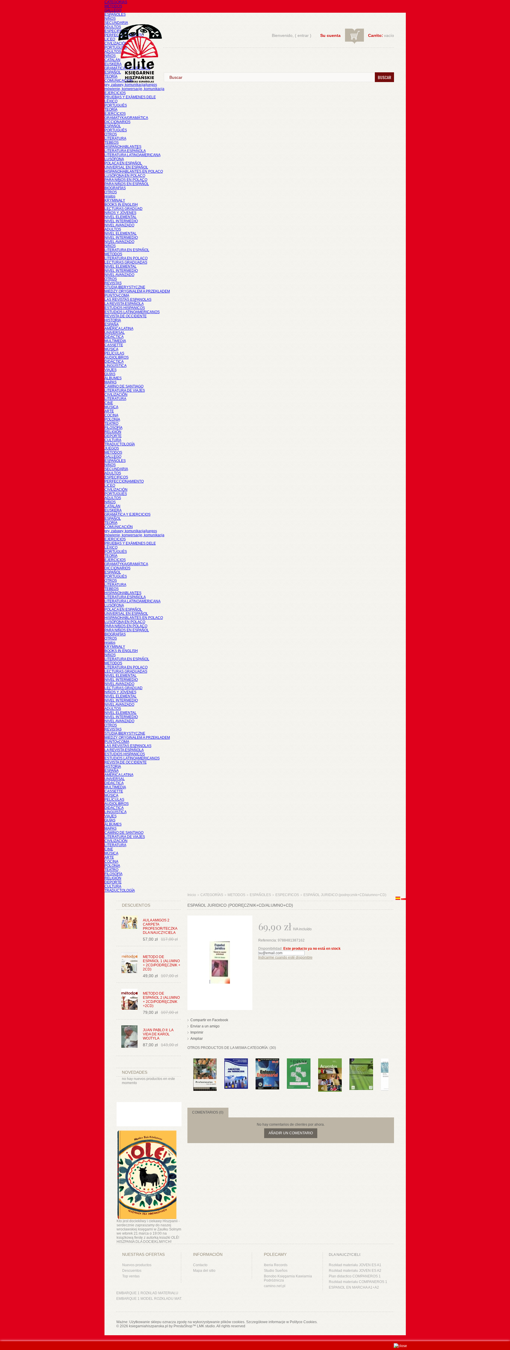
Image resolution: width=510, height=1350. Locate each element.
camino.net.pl (274, 1286)
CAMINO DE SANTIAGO (123, 386)
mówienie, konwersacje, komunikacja (134, 89)
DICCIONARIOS (117, 122)
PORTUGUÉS (115, 47)
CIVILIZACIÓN (116, 43)
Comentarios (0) (207, 1112)
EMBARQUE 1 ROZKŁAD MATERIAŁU (147, 1293)
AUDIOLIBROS (116, 357)
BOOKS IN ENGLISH (121, 204)
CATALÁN (112, 60)
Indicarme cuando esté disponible (285, 957)
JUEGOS (111, 448)
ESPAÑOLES (115, 14)
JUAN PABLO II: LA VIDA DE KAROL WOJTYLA (158, 1034)
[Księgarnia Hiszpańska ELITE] (137, 42)
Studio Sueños (275, 1271)
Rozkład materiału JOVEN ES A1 (355, 1265)
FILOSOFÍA (113, 428)
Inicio (191, 895)
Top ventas (131, 1276)
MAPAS (110, 382)
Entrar (303, 35)
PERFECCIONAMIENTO (124, 481)
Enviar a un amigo (205, 1026)
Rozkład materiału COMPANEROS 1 (358, 1282)
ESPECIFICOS (116, 31)
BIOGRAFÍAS (115, 188)
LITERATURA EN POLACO (126, 258)
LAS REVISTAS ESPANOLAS (127, 300)
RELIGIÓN (112, 432)
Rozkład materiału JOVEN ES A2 (355, 1271)
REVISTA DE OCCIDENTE (125, 316)
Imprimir (196, 1032)
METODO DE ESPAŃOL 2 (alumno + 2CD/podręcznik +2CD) (161, 999)
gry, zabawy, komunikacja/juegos (130, 531)
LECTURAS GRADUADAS (125, 262)
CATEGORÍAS (115, 2)
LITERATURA (115, 138)
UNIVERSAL (114, 333)
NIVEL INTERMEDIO (121, 221)
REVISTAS (113, 283)
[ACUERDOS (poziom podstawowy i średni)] (330, 1061)
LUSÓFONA (114, 159)
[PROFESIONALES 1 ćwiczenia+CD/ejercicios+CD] (205, 1061)
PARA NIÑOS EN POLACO (125, 180)
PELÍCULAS (114, 353)
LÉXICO (110, 101)
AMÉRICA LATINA (118, 328)
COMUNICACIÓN (118, 527)
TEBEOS (111, 142)
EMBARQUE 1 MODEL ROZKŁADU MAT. (149, 1299)
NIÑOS (110, 19)
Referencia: (268, 940)
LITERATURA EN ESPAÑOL (126, 250)
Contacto (200, 1265)
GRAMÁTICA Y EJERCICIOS (127, 514)
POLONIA (112, 419)
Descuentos (131, 1271)
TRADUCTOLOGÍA (119, 444)
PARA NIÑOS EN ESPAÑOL (126, 184)
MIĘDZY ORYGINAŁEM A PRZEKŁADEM (137, 291)
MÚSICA (111, 349)
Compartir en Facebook (209, 1020)
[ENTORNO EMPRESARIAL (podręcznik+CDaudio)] (267, 1061)
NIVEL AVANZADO (119, 225)
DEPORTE (113, 436)
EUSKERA (113, 64)
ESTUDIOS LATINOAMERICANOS (132, 312)
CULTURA (112, 440)
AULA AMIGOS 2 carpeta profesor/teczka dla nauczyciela (160, 926)
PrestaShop (183, 1326)
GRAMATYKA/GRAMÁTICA (126, 118)
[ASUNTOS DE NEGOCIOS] (236, 1061)
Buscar (384, 77)
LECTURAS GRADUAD (123, 209)
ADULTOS (112, 27)
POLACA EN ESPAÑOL (123, 163)
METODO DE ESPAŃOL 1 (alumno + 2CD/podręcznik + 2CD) (161, 963)
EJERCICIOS (115, 93)
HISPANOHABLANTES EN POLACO (133, 171)
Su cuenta (330, 35)
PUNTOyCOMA (116, 295)
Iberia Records (275, 1265)
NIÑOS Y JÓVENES (120, 213)
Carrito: (375, 35)
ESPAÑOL (112, 72)
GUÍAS (109, 374)
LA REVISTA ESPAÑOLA (124, 304)
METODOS (113, 6)
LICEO (109, 39)
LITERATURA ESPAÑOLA (125, 151)
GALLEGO (112, 10)
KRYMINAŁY (114, 200)
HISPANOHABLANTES (122, 147)
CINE (108, 403)
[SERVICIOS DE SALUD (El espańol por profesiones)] (298, 1061)
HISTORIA (112, 320)
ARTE (109, 411)
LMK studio (206, 1326)
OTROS (110, 134)
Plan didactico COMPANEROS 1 (355, 1276)
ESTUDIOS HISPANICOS (124, 308)
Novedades (134, 1072)
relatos (109, 196)
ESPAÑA (111, 324)
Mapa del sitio (204, 1271)
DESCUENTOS (136, 905)
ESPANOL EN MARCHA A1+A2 (354, 1287)
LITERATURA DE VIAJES (124, 390)
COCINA (111, 415)
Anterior (188, 1070)
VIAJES (110, 370)
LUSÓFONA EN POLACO (124, 176)
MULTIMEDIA (115, 341)
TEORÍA (110, 76)
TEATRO (111, 423)
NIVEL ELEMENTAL (120, 217)
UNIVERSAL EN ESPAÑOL (126, 167)
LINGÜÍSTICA (115, 366)
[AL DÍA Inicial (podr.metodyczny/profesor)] (361, 1061)
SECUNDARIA (116, 23)
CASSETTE (113, 345)
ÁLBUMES (113, 378)
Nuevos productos (136, 1265)
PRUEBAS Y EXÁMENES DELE (130, 97)
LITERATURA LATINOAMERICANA (132, 155)
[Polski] (403, 899)
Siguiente (389, 1070)
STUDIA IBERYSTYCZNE (124, 287)
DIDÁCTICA (114, 337)
